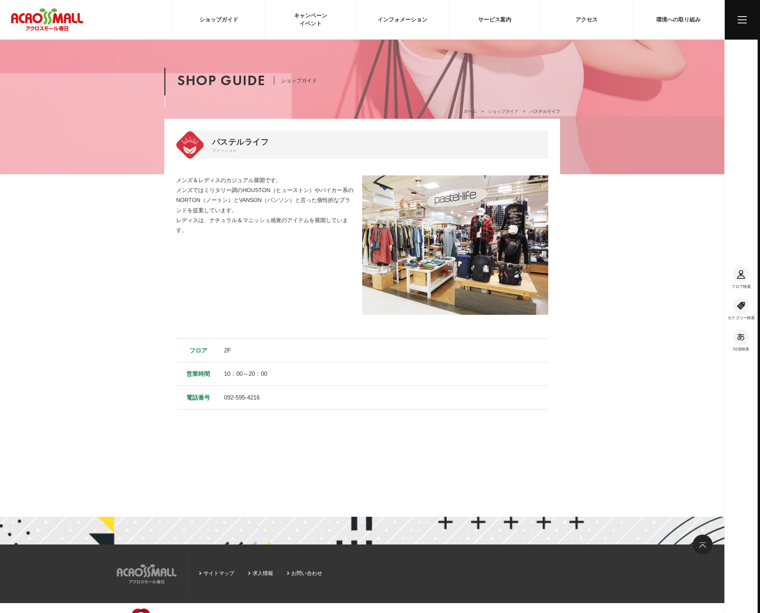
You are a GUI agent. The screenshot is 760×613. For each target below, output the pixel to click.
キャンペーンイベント (310, 19)
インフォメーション (403, 19)
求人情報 (263, 573)
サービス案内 (494, 19)
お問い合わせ (306, 573)
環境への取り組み (678, 19)
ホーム (470, 111)
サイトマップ (218, 573)
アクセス (587, 19)
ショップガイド (219, 19)
